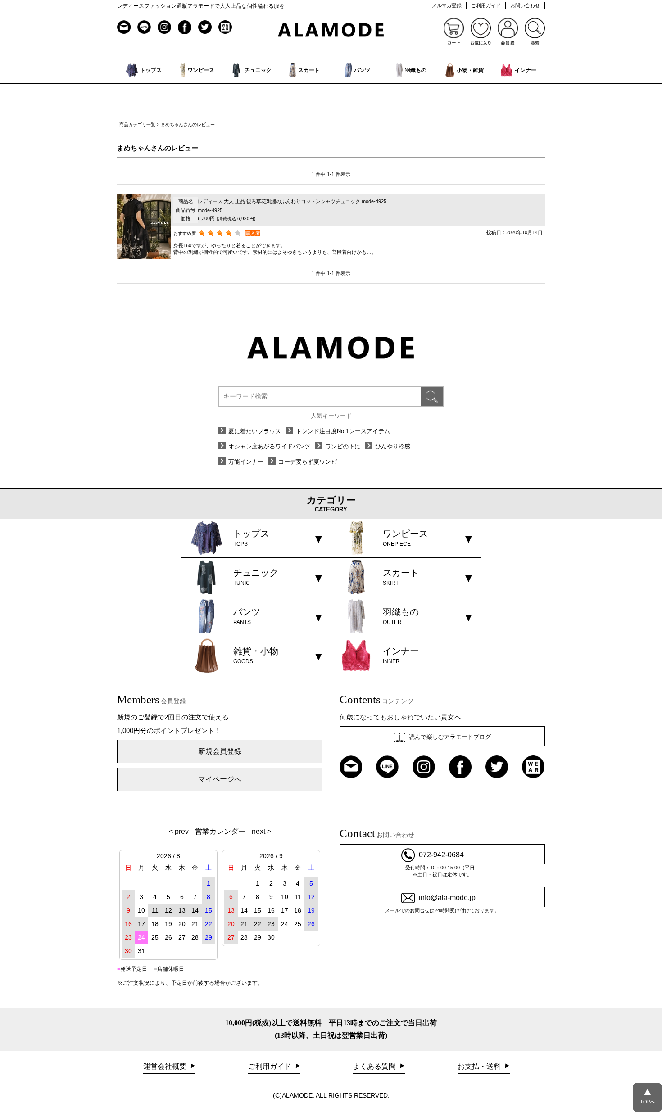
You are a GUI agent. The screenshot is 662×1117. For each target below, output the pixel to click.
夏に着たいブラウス (254, 431)
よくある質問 (375, 1066)
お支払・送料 (480, 1066)
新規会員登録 (219, 751)
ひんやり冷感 (392, 446)
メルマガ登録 (447, 5)
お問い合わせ (525, 5)
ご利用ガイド (486, 5)
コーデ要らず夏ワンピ (307, 461)
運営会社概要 (165, 1066)
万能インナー (245, 461)
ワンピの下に (342, 446)
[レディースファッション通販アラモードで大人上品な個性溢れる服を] (331, 30)
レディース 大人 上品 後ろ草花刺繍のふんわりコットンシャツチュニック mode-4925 (292, 201)
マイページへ (219, 779)
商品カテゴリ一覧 (137, 124)
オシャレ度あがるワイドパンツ (269, 446)
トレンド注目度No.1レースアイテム (343, 431)
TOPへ (647, 1094)
